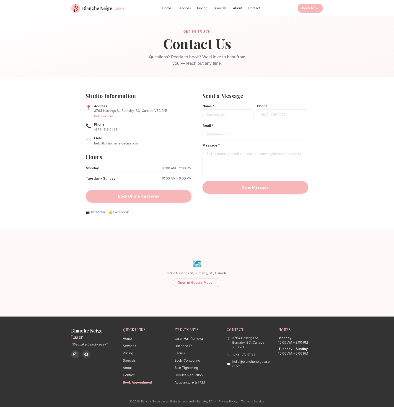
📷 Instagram (95, 212)
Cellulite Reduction (189, 375)
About (237, 8)
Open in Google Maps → (197, 282)
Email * (207, 126)
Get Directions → (105, 116)
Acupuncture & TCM (190, 382)
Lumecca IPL (184, 346)
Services (184, 8)
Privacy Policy (228, 401)
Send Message (255, 187)
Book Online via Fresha (138, 196)
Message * (211, 145)
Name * (208, 106)
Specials (220, 8)
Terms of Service (252, 401)
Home (166, 8)
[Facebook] (86, 354)
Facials (180, 353)
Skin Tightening (186, 368)
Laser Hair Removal (189, 338)
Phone (262, 106)
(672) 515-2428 (105, 129)
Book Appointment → (139, 382)
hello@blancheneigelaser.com (117, 143)
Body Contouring (187, 360)
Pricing (202, 8)
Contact (254, 8)
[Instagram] (75, 354)
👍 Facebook (119, 212)
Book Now (310, 8)
